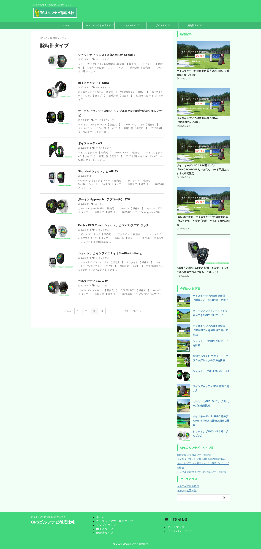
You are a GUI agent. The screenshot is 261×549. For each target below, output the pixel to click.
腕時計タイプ (194, 25)
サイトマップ (175, 527)
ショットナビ (102, 59)
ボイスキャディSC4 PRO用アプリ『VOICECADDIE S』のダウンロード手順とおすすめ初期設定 (203, 169)
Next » (137, 311)
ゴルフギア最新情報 (188, 486)
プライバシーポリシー (181, 531)
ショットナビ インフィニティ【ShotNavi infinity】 (111, 253)
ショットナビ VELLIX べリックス (211, 371)
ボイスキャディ (103, 87)
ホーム (66, 25)
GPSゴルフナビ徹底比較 (53, 522)
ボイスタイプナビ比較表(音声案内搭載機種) (201, 459)
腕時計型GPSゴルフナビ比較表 (194, 454)
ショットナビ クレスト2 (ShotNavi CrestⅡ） (107, 55)
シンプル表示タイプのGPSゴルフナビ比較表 (201, 471)
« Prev (67, 311)
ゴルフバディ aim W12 (93, 281)
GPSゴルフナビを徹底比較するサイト (49, 516)
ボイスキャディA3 (90, 143)
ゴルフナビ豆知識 (187, 490)
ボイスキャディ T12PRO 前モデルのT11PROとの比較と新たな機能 (211, 420)
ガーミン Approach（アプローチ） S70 (104, 199)
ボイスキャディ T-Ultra (93, 83)
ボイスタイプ (162, 25)
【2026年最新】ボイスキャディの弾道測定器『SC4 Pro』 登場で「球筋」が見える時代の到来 (203, 220)
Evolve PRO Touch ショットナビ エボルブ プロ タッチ (113, 225)
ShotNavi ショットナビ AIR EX (98, 171)
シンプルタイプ (130, 25)
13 (126, 311)
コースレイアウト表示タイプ (98, 25)
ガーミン (99, 204)
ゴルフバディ (102, 285)
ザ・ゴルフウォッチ (104, 120)
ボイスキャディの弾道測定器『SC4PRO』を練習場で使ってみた (210, 330)
